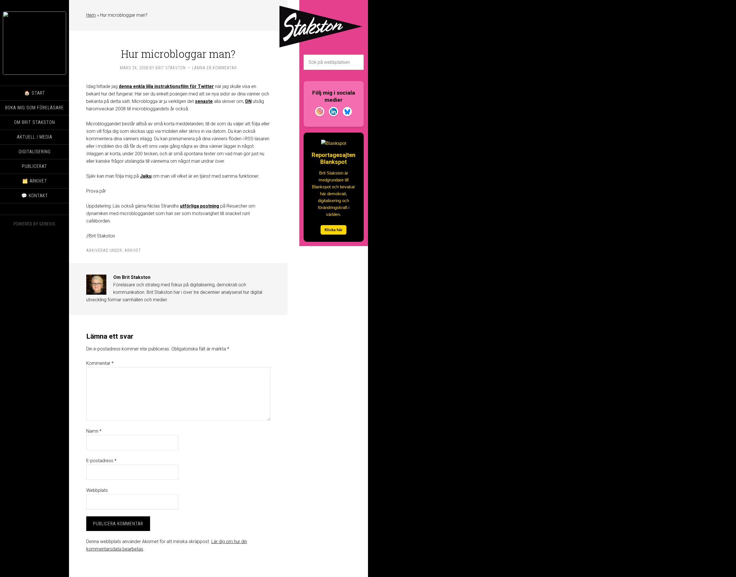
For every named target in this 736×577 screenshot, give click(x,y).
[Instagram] (319, 112)
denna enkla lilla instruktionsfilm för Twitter (166, 86)
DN (248, 101)
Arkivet (132, 250)
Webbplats (97, 490)
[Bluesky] (347, 112)
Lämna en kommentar (214, 68)
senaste (204, 101)
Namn (93, 431)
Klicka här (333, 230)
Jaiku (146, 176)
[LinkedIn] (333, 112)
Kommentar (100, 363)
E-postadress (101, 460)
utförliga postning (199, 206)
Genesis (47, 224)
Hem (91, 15)
